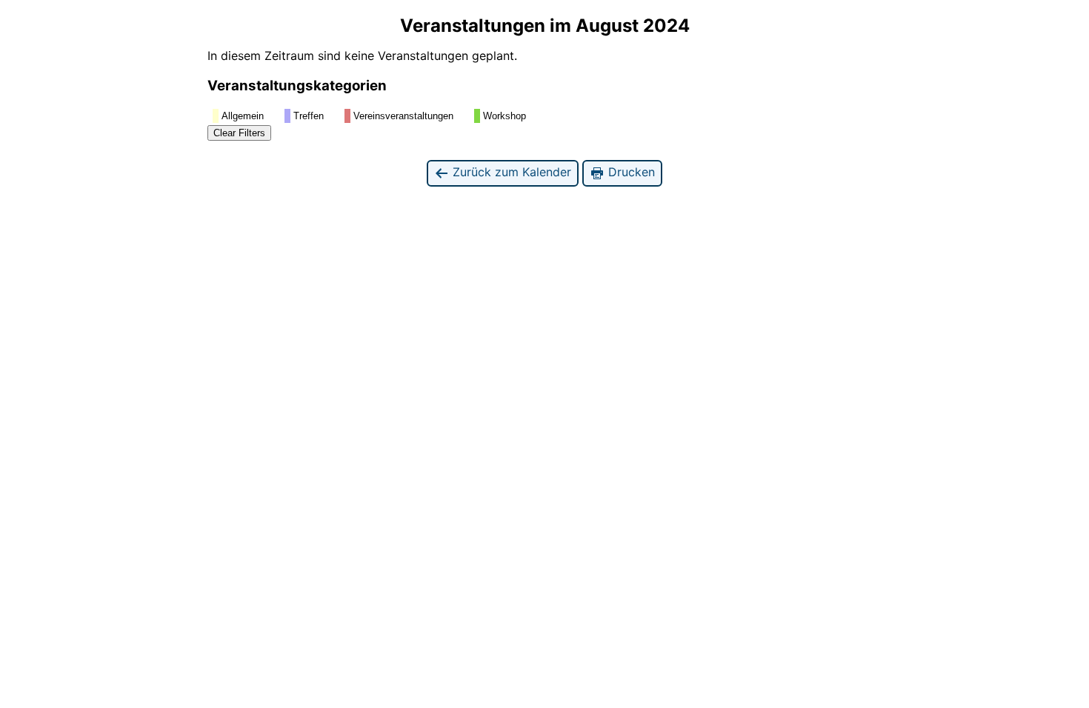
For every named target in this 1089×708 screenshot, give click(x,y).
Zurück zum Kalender (510, 171)
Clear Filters (239, 132)
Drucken (630, 171)
